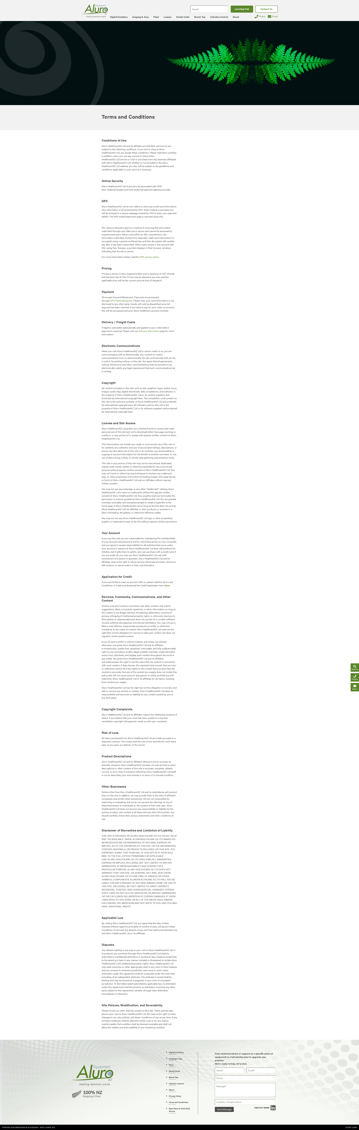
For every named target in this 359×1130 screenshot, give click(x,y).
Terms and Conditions (178, 1102)
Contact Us (266, 9)
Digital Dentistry (176, 1052)
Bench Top (173, 1077)
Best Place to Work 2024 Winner (179, 1110)
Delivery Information (149, 331)
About (171, 1089)
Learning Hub (242, 9)
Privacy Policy (175, 1096)
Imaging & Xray (175, 1058)
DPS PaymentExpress (121, 300)
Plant (171, 1064)
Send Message (224, 1109)
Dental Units (174, 1071)
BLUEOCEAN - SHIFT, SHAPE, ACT (41, 1127)
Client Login (351, 1127)
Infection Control (176, 1083)
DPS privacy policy (149, 256)
